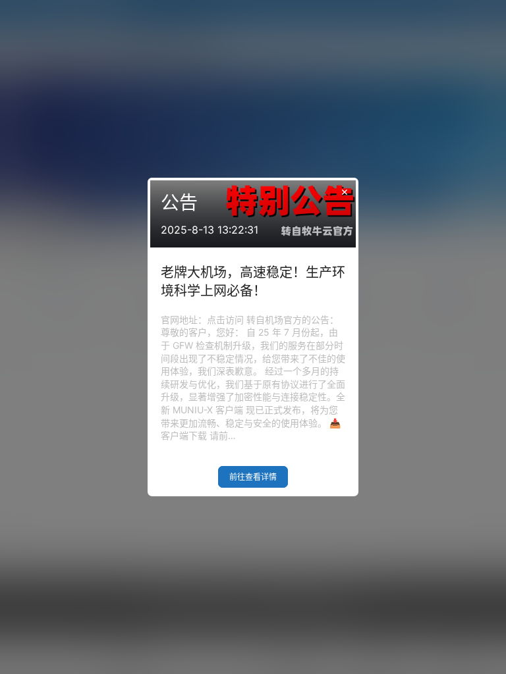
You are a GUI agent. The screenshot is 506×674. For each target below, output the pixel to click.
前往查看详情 (253, 477)
